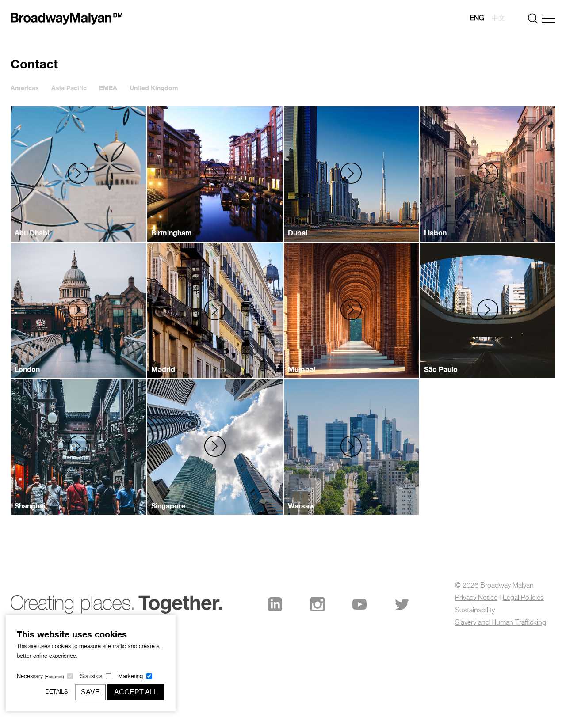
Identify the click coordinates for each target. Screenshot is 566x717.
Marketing (130, 676)
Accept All (136, 692)
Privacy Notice (476, 598)
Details (57, 692)
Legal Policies (523, 598)
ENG (477, 18)
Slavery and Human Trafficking (500, 622)
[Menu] (548, 19)
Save (90, 692)
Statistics (91, 676)
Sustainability (475, 610)
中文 (498, 18)
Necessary (40, 676)
